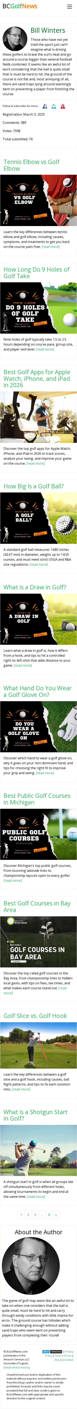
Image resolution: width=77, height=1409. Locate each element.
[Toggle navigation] (70, 6)
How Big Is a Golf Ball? (33, 486)
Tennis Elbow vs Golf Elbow (31, 165)
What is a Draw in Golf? (34, 587)
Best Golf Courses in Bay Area (36, 906)
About (58, 1360)
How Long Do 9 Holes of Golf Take (36, 272)
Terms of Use (63, 1355)
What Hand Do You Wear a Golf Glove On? (37, 691)
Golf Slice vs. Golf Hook (35, 1016)
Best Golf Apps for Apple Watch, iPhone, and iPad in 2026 (36, 378)
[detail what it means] (16, 1367)
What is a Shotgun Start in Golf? (35, 1115)
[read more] (50, 246)
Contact (69, 1360)
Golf (19, 6)
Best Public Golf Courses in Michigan (36, 798)
